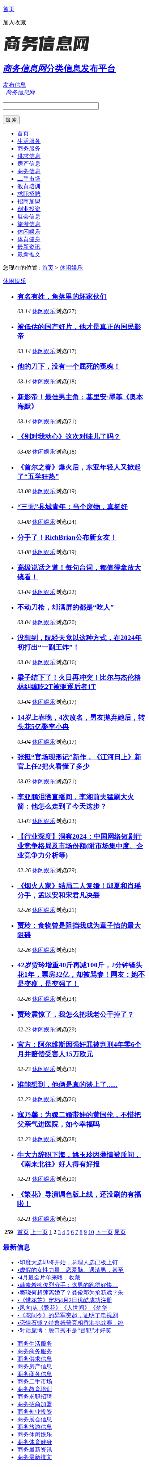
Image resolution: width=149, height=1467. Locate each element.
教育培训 (29, 186)
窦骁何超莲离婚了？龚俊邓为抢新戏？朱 (70, 1293)
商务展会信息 (34, 1419)
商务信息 (29, 171)
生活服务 (29, 141)
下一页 (104, 1232)
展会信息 (29, 216)
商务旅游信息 (34, 1427)
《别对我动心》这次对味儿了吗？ (68, 436)
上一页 (39, 1232)
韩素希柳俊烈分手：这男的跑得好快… (67, 1285)
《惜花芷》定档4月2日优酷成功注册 (64, 1300)
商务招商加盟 (34, 1404)
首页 (8, 9)
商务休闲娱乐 (34, 1434)
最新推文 (29, 254)
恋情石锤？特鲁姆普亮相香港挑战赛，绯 (70, 1323)
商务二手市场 (34, 1381)
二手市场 (29, 179)
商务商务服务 (34, 1351)
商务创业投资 (34, 1412)
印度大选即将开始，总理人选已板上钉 (67, 1262)
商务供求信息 (34, 1359)
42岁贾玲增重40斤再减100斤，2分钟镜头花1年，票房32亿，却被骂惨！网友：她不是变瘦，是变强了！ (81, 974)
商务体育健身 (34, 1442)
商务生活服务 (34, 1344)
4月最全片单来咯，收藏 (48, 1277)
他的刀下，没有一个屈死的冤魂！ (68, 366)
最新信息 (16, 1247)
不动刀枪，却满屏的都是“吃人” (65, 607)
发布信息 (14, 85)
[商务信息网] (48, 52)
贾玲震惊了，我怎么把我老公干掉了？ (75, 1014)
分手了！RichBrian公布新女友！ (67, 537)
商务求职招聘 (34, 1397)
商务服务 (29, 148)
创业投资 (29, 209)
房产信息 (29, 164)
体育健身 (29, 239)
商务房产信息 (34, 1366)
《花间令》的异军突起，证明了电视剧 (67, 1315)
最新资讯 (29, 247)
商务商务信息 (34, 1374)
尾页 (120, 1232)
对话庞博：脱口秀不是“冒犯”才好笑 (64, 1330)
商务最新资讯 (34, 1449)
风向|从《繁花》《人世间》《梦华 (62, 1308)
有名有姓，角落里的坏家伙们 (62, 296)
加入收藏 (14, 22)
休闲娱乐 (29, 232)
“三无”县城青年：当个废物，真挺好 (72, 506)
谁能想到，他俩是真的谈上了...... (67, 1084)
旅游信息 (29, 224)
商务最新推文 (34, 1457)
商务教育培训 (34, 1389)
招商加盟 (29, 201)
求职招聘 (29, 194)
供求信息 (29, 156)
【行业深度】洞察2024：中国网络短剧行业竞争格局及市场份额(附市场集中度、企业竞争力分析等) (80, 846)
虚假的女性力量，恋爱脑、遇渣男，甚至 (70, 1270)
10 (91, 1232)
